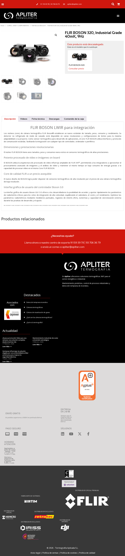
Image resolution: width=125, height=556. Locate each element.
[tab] (10, 119)
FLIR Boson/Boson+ (39, 25)
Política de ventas (50, 552)
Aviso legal (35, 552)
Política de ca (85, 552)
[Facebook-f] (88, 434)
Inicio (2, 25)
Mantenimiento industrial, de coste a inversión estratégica (45, 339)
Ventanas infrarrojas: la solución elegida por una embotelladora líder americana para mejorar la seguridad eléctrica (15, 354)
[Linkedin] (62, 434)
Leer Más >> (7, 346)
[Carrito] (118, 4)
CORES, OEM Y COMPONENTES (18, 25)
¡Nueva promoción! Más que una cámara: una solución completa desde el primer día (14, 340)
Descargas (54, 119)
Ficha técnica (38, 119)
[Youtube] (71, 434)
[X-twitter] (80, 434)
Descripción (10, 119)
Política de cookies (68, 552)
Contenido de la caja (74, 119)
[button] (3, 4)
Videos (23, 119)
